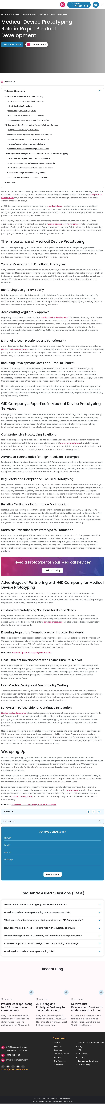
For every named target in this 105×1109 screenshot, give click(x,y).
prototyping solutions (70, 443)
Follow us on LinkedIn (8, 1066)
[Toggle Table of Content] (52, 91)
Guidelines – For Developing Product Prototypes (33, 804)
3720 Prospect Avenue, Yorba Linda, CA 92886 (16, 1049)
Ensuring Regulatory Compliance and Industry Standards (31, 163)
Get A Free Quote (62, 4)
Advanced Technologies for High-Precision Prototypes (30, 134)
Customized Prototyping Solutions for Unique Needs (29, 158)
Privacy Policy (84, 1064)
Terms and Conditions (88, 1061)
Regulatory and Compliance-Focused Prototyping (28, 139)
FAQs (80, 1050)
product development (22, 796)
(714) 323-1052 (13, 1055)
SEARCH (100, 821)
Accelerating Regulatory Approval (22, 111)
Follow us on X (13, 1066)
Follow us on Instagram (23, 1066)
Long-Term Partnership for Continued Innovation (27, 177)
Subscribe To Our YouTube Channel (18, 1066)
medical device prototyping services (63, 224)
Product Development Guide (91, 1042)
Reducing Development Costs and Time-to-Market (28, 120)
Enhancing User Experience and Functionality (26, 115)
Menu (102, 5)
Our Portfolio (60, 1061)
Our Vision (82, 1053)
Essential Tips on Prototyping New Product (31, 652)
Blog (10, 14)
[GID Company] (5, 6)
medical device (55, 206)
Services (58, 1050)
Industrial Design (61, 1053)
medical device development (54, 317)
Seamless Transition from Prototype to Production (28, 149)
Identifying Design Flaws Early (20, 106)
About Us (58, 1046)
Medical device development (14, 713)
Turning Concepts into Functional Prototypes (26, 101)
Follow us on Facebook (3, 1066)
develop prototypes (53, 622)
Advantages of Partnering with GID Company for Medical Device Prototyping (36, 153)
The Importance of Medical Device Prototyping (23, 96)
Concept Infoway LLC (64, 1101)
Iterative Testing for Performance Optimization (27, 144)
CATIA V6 (82, 1057)
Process (57, 1057)
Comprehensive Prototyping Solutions (23, 130)
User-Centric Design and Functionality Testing (27, 173)
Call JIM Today (39, 44)
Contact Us (59, 1064)
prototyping (72, 790)
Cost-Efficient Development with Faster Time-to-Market (30, 168)
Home (3, 14)
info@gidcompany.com (96, 5)
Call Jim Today (52, 570)
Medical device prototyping (13, 349)
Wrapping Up (9, 182)
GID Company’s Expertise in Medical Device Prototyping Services (31, 125)
